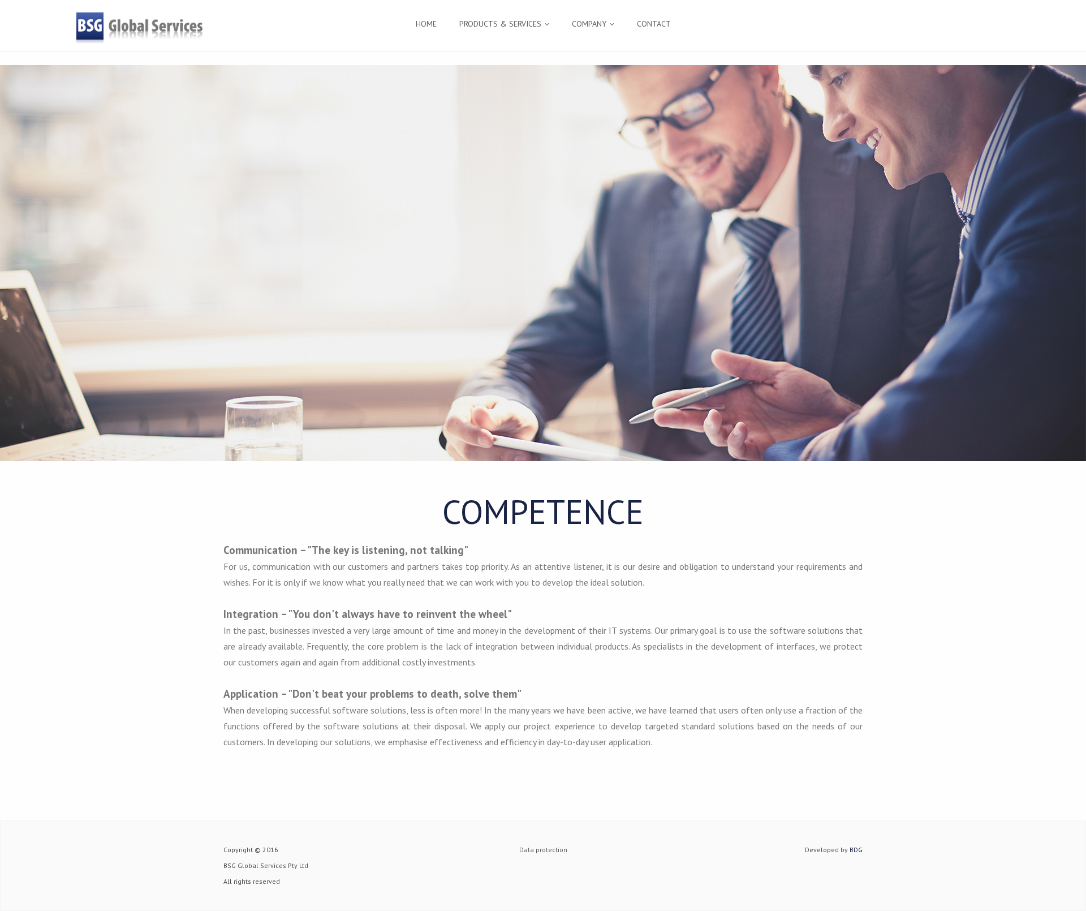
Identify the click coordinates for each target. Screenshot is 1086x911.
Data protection (543, 849)
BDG (856, 849)
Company (589, 24)
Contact (654, 24)
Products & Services (500, 24)
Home (426, 24)
